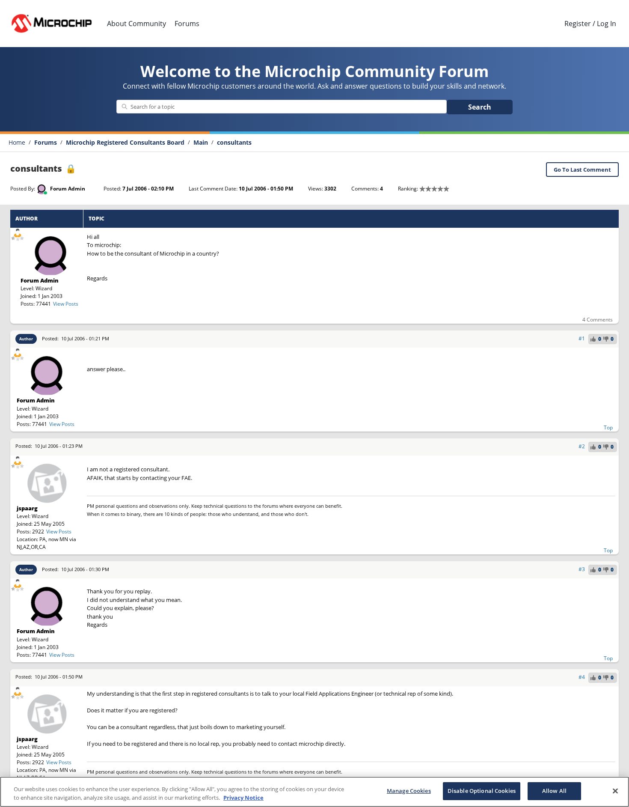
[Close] (615, 790)
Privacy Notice (243, 797)
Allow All (554, 791)
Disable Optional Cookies (482, 791)
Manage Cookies (409, 791)
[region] (314, 792)
